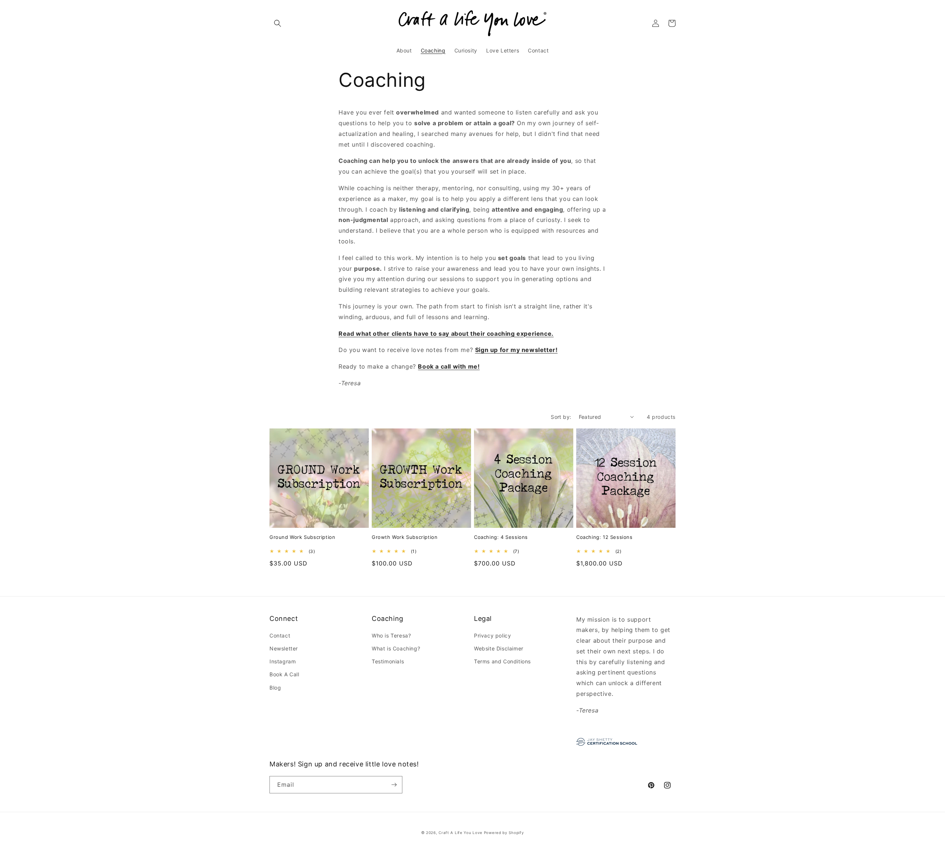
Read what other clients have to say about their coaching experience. (446, 333)
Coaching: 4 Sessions (501, 537)
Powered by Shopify (504, 832)
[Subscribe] (394, 784)
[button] (277, 23)
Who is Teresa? (391, 635)
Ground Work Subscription (302, 537)
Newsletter (283, 648)
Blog (275, 687)
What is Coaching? (396, 648)
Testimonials (388, 661)
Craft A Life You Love (460, 832)
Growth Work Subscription (404, 537)
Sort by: (561, 417)
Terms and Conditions (502, 661)
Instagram (282, 661)
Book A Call (284, 674)
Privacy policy (492, 635)
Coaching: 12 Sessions (604, 537)
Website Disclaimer (498, 648)
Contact (279, 635)
